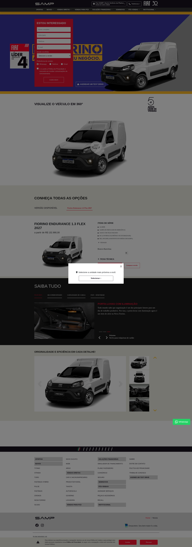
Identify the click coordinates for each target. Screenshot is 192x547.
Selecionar (95, 278)
